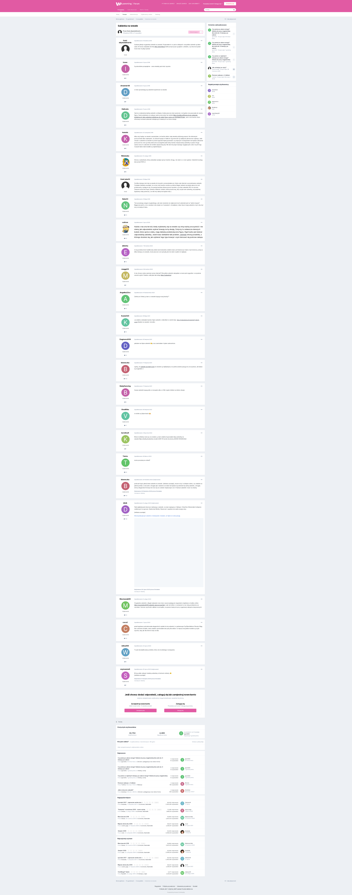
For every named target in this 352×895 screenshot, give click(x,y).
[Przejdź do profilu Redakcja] (209, 108)
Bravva (187, 716)
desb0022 (215, 89)
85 (126, 472)
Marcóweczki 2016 (123, 749)
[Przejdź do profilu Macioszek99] (125, 538)
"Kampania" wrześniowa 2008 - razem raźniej (131, 742)
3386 (156, 735)
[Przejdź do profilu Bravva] (182, 717)
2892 (159, 742)
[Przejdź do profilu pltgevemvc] (209, 102)
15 (126, 332)
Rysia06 (123, 807)
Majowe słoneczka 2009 (125, 757)
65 (126, 215)
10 (126, 261)
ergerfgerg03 (216, 113)
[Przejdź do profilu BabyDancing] (125, 392)
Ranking (157, 14)
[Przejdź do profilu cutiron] (125, 229)
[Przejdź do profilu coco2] (125, 562)
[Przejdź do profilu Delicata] (125, 115)
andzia (123, 744)
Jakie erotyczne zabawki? (125, 723)
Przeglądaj (121, 9)
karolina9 (125, 433)
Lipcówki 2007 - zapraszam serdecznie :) (130, 735)
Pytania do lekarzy (168, 3)
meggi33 (125, 269)
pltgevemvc (215, 101)
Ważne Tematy (144, 9)
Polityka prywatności (169, 819)
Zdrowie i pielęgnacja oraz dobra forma (148, 694)
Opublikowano (143, 40)
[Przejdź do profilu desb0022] (209, 90)
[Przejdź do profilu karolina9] (125, 439)
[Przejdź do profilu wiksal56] (125, 585)
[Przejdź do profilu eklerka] (125, 252)
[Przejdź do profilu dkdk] (125, 509)
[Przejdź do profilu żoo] (209, 96)
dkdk (125, 503)
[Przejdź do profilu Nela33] (125, 205)
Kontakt (195, 819)
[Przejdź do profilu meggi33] (125, 275)
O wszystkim (137, 33)
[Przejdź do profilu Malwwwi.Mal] (182, 751)
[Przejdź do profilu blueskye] (182, 724)
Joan (122, 766)
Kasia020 (125, 316)
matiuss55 (188, 805)
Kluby (117, 14)
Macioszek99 (125, 532)
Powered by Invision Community (176, 825)
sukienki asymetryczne (147, 366)
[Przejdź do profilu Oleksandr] (182, 736)
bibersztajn (188, 742)
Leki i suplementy (194, 3)
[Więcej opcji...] (201, 41)
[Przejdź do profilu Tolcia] (125, 463)
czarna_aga (124, 758)
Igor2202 (187, 667)
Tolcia (125, 456)
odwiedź (183, 235)
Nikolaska (125, 156)
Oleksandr (188, 735)
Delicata (125, 109)
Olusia (123, 751)
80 (126, 238)
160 (126, 378)
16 (126, 308)
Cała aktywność (132, 9)
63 (126, 548)
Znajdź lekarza (181, 3)
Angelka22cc (125, 292)
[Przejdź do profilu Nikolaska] (125, 162)
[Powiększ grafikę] (141, 519)
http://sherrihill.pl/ (160, 46)
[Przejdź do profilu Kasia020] (125, 322)
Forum (136, 3)
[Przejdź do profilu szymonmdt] (125, 609)
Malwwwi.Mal (189, 749)
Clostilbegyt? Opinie (124, 805)
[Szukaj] (234, 9)
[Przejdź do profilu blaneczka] (125, 369)
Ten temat (227, 9)
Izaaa (125, 62)
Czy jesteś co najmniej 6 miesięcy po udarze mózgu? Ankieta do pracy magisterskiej (142, 709)
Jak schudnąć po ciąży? (219, 67)
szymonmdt (125, 602)
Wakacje (139, 717)
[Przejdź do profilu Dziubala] (182, 765)
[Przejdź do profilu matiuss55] (182, 806)
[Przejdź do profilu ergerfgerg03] (209, 114)
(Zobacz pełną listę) (197, 675)
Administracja (134, 14)
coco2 (125, 555)
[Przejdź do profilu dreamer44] (125, 92)
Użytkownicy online (146, 14)
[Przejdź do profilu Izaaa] (125, 69)
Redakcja (214, 107)
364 (143, 805)
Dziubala (123, 737)
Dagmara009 (125, 339)
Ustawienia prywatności (184, 819)
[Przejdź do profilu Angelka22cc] (125, 299)
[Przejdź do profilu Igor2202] (181, 666)
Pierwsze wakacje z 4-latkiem (126, 716)
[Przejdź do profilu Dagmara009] (125, 346)
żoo (213, 95)
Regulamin (158, 819)
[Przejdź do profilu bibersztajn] (182, 743)
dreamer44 (125, 86)
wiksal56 (125, 579)
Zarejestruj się (230, 3)
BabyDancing (125, 386)
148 (126, 519)
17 (126, 425)
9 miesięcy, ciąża (142, 807)
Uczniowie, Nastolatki (145, 737)
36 (126, 571)
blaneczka (125, 363)
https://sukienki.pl (166, 275)
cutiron (125, 222)
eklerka (125, 246)
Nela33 (125, 199)
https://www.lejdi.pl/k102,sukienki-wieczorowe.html (149, 538)
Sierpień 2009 (122, 764)
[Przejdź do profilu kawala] (125, 139)
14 (126, 355)
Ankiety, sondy (142, 703)
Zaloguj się (180, 643)
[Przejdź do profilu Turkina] (209, 76)
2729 (146, 757)
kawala (125, 132)
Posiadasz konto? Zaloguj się (212, 3)
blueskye (123, 725)
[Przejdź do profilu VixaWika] (125, 416)
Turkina (123, 717)
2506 (140, 764)
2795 (142, 749)
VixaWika (125, 409)
